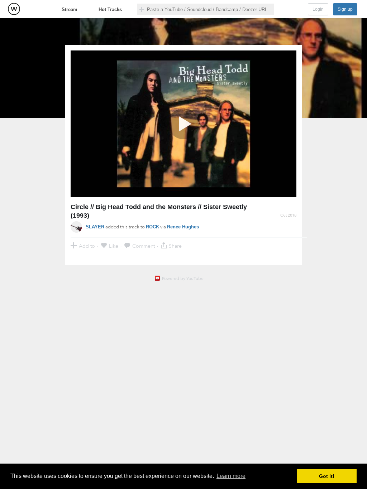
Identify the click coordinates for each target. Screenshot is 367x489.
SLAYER (95, 226)
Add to (87, 246)
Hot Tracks (110, 9)
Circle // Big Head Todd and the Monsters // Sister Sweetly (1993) (159, 211)
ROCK (152, 226)
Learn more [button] (231, 476)
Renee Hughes (183, 226)
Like (113, 246)
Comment (143, 246)
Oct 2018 (288, 215)
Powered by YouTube (183, 278)
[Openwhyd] (14, 9)
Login (318, 9)
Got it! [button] (326, 476)
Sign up (345, 9)
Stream (69, 9)
